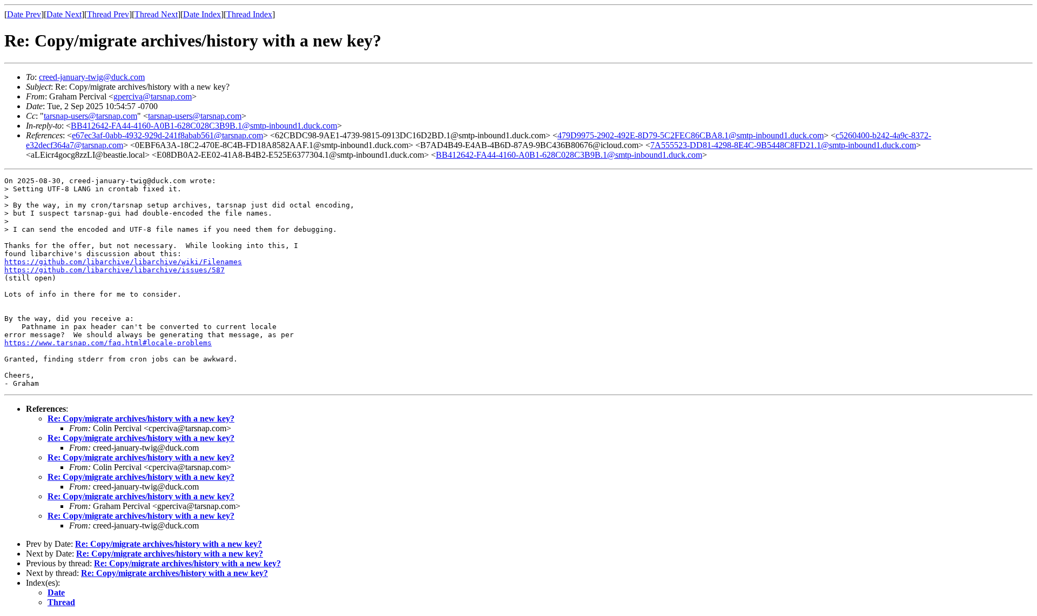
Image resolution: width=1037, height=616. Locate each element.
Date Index (202, 14)
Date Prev (24, 14)
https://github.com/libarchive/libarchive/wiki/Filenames (123, 262)
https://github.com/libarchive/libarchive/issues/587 (114, 270)
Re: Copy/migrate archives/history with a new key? (141, 418)
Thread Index (249, 14)
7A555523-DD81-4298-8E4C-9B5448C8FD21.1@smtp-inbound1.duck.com (783, 145)
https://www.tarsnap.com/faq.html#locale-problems (108, 343)
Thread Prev (108, 14)
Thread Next (156, 14)
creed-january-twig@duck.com (92, 77)
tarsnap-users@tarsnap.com (90, 115)
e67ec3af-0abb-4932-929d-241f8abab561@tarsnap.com (167, 135)
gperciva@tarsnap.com (152, 96)
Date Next (64, 14)
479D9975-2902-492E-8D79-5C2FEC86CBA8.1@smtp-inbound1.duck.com (690, 135)
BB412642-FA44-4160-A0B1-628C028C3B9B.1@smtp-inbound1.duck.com (204, 125)
